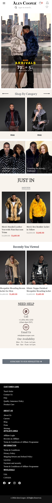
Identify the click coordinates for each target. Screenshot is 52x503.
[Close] (40, 8)
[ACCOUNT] (47, 2)
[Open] (47, 7)
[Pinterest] (19, 483)
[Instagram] (14, 483)
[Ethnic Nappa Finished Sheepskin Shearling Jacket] (39, 268)
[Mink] (12, 115)
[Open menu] (4, 3)
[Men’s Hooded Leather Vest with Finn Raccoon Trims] (13, 207)
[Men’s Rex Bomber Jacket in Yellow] (38, 207)
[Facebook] (4, 483)
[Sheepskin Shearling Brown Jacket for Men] (12, 268)
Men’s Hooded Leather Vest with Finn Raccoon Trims (12, 230)
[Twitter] (9, 483)
